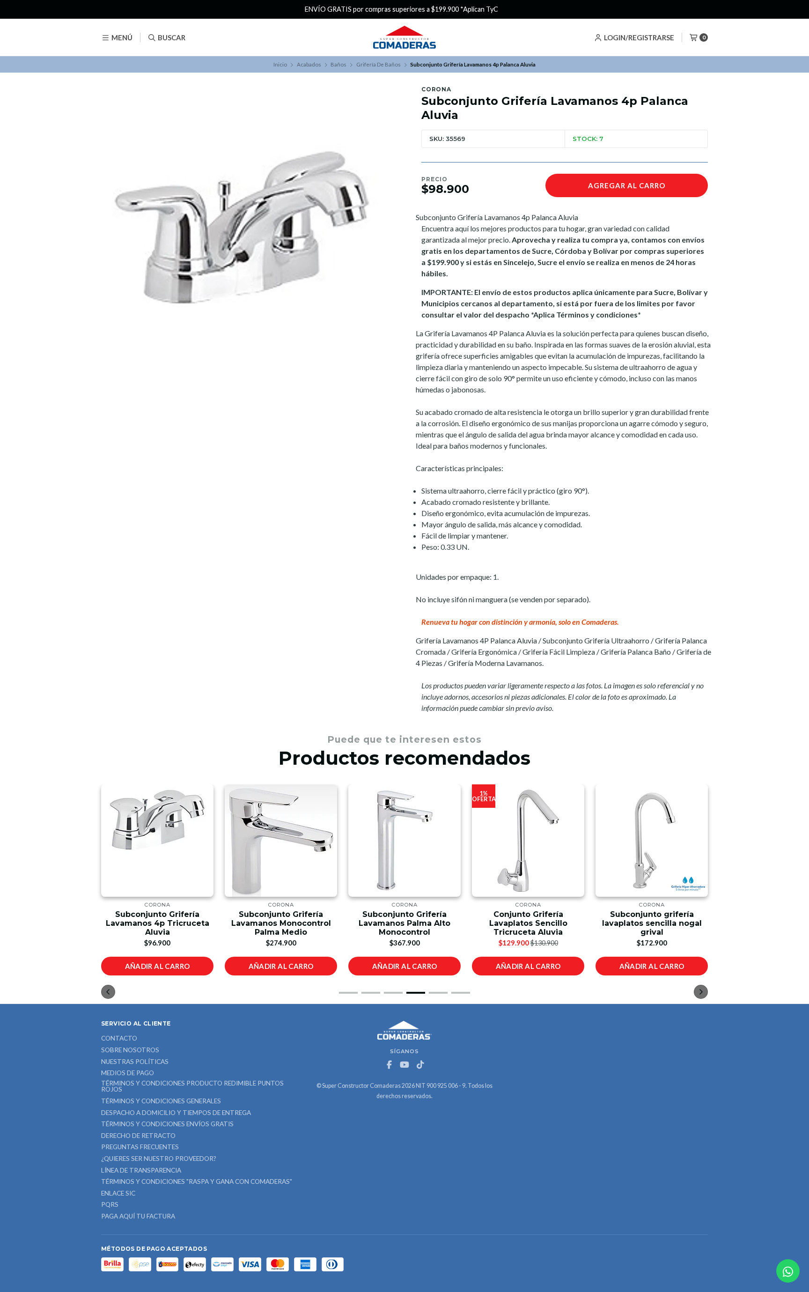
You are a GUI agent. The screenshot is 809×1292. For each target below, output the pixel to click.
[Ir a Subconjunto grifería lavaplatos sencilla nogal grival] (652, 840)
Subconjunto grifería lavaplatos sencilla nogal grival (652, 923)
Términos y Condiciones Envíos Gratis (167, 1124)
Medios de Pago (127, 1073)
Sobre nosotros (130, 1050)
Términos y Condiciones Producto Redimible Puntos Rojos (192, 1086)
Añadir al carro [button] (157, 966)
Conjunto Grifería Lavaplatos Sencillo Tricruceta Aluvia (528, 923)
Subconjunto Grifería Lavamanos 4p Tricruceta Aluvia (157, 923)
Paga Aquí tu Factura (138, 1216)
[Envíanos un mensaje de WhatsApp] (788, 1271)
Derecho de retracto (138, 1136)
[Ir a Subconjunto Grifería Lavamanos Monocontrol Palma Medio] (281, 840)
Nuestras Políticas (135, 1062)
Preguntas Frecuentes (140, 1147)
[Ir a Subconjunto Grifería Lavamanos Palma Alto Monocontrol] (404, 840)
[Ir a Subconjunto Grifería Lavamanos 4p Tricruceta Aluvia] (157, 840)
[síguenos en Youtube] (404, 1065)
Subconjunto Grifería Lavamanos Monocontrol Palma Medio (281, 923)
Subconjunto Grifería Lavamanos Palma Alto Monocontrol (404, 923)
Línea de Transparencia (141, 1170)
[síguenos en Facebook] (389, 1065)
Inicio (280, 64)
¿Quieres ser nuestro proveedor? (158, 1159)
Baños (338, 64)
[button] (348, 993)
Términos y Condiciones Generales (161, 1101)
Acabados (309, 64)
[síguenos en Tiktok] (420, 1065)
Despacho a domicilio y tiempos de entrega (176, 1113)
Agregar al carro (626, 185)
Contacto (119, 1038)
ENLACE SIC (118, 1193)
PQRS (109, 1205)
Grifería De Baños (378, 64)
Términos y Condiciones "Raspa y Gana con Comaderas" (196, 1182)
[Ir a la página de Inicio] (404, 37)
